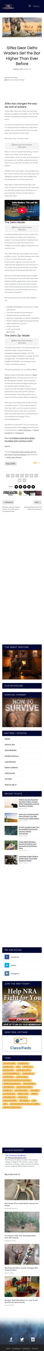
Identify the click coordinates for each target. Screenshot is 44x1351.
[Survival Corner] (22, 712)
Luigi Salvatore (10, 762)
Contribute (26, 1348)
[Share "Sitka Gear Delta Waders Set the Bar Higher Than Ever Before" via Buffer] (31, 475)
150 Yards (34, 1090)
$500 (18, 1067)
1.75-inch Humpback (11, 1073)
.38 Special (27, 1067)
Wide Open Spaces (14, 457)
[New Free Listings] (22, 1043)
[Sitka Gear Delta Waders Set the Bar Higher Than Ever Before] (22, 27)
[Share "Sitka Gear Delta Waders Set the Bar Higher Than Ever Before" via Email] (19, 480)
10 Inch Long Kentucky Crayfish (17, 1080)
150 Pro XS (7, 1090)
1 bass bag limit (23, 1070)
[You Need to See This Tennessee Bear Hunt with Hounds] (22, 1222)
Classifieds (16, 1348)
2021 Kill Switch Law (12, 1107)
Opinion (7, 739)
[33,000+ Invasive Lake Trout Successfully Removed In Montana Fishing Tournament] (11, 830)
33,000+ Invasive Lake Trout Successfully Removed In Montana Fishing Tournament (29, 830)
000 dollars (8, 1070)
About (8, 1348)
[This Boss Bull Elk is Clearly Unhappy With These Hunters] (22, 1254)
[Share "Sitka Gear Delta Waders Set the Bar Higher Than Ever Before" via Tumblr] (22, 475)
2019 (5, 1104)
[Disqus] (22, 549)
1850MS (34, 1094)
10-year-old (8, 1087)
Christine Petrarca (12, 756)
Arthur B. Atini (10, 744)
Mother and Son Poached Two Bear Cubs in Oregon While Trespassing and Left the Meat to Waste (29, 803)
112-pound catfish (24, 1087)
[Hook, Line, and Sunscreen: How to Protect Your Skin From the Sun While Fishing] (11, 817)
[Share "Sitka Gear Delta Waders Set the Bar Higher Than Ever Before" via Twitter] (12, 475)
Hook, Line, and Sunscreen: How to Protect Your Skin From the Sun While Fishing (29, 816)
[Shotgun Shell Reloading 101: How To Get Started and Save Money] (22, 1286)
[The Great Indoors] (22, 665)
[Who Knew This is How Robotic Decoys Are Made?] (22, 1189)
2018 (33, 1100)
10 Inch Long (22, 1077)
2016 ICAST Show (10, 1100)
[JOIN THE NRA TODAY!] (22, 1006)
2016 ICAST (22, 1097)
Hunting (16, 69)
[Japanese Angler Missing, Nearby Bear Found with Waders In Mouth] (11, 859)
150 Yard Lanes (21, 1090)
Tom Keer (8, 779)
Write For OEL (10, 785)
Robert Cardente (11, 767)
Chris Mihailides (10, 750)
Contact (35, 1348)
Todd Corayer (10, 773)
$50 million (8, 1067)
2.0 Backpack (28, 1073)
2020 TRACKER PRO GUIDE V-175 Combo (24, 1104)
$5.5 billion (23, 1063)
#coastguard (9, 1063)
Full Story (10, 463)
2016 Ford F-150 (9, 1097)
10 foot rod (8, 1077)
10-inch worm (29, 1083)
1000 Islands (23, 1094)
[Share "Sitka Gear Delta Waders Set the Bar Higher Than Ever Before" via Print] (24, 480)
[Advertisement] (22, 907)
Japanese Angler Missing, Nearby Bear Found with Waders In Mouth (28, 859)
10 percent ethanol (12, 1083)
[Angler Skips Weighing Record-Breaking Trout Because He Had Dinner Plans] (11, 845)
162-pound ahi (9, 1094)
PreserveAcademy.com (17, 1158)
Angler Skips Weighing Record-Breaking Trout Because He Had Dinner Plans (28, 845)
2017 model (24, 1100)
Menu (36, 6)
